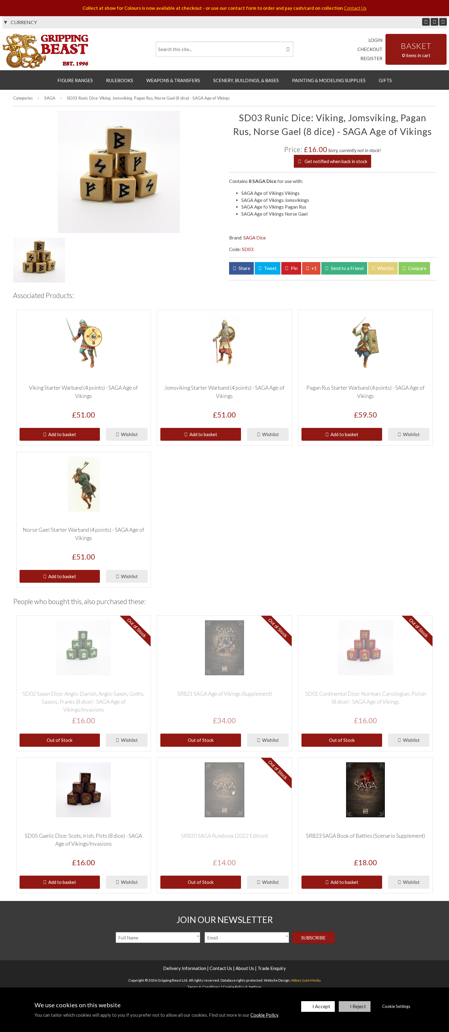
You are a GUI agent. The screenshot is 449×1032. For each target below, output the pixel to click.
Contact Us (355, 8)
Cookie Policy (264, 1015)
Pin (294, 268)
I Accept (321, 1006)
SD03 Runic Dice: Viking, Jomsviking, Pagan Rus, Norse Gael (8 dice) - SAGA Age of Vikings (148, 98)
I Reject (358, 1006)
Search (287, 49)
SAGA (49, 98)
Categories (23, 98)
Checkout (369, 49)
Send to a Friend (346, 268)
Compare (416, 268)
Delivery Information (184, 968)
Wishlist (385, 268)
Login (375, 40)
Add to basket (61, 434)
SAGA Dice (254, 237)
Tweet (270, 268)
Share (244, 268)
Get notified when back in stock (335, 161)
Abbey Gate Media (306, 980)
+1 (313, 268)
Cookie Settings (396, 1006)
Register (371, 58)
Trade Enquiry (271, 968)
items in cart (416, 49)
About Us (244, 968)
